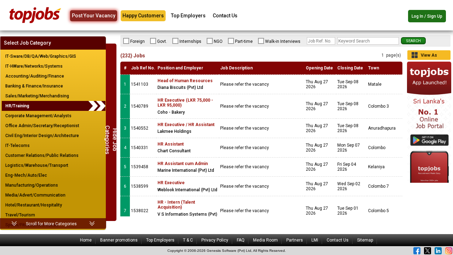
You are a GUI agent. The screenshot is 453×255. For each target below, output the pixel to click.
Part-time (244, 41)
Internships (190, 41)
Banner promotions (119, 240)
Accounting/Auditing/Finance (34, 76)
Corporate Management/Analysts (38, 115)
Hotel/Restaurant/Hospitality (33, 205)
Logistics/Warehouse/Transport (36, 165)
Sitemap (365, 240)
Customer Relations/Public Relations (42, 155)
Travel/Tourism (20, 214)
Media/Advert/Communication (35, 195)
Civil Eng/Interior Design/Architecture (42, 135)
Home (86, 240)
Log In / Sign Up (427, 16)
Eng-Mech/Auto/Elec (26, 175)
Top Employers (188, 15)
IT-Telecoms (17, 145)
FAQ (241, 240)
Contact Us (225, 15)
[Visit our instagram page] (448, 250)
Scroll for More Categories (51, 223)
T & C (188, 240)
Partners (294, 240)
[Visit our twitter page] (427, 250)
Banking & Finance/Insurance (34, 86)
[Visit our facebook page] (416, 250)
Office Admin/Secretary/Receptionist (42, 125)
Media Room (265, 240)
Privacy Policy (214, 240)
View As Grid (429, 56)
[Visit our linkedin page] (438, 250)
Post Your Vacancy (93, 15)
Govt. (162, 41)
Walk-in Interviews (282, 41)
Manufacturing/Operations (31, 185)
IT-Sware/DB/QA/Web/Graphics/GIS (40, 56)
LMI (314, 240)
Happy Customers (143, 15)
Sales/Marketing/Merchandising (37, 96)
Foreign (137, 41)
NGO (218, 41)
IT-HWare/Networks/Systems (34, 66)
